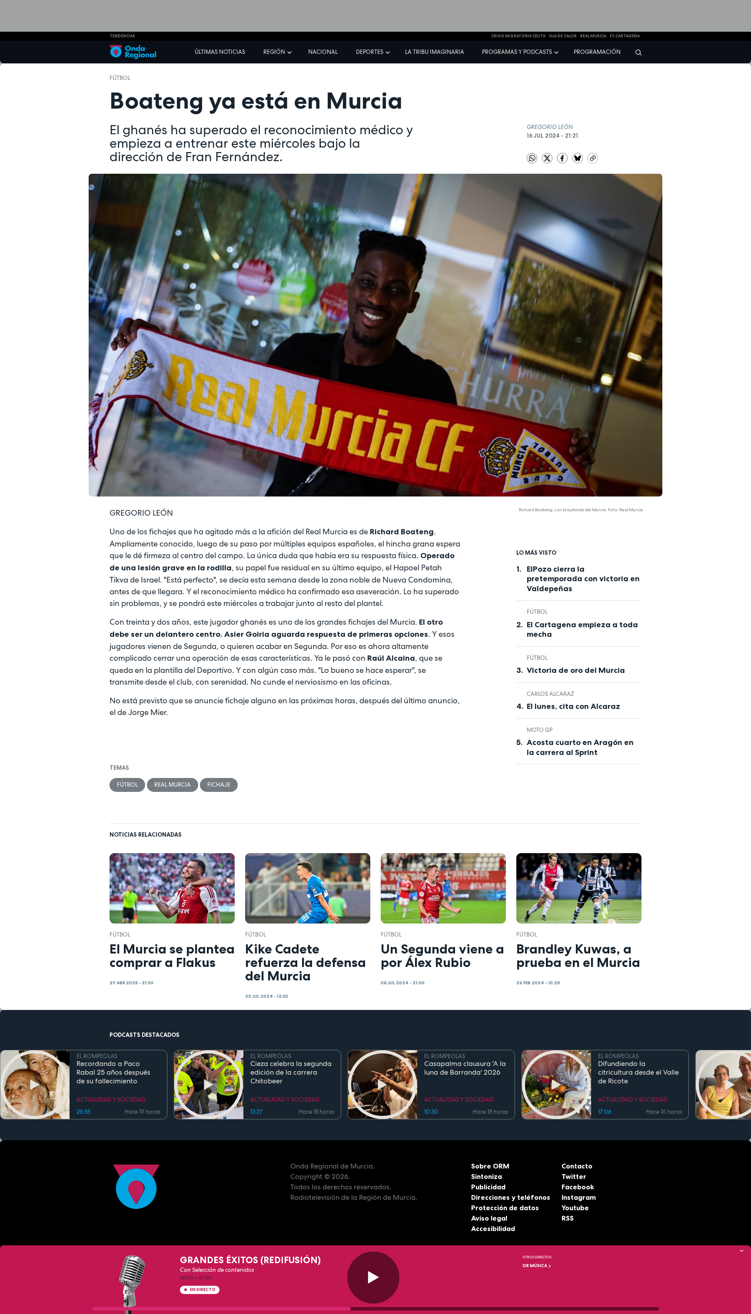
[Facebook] (563, 157)
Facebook (578, 1186)
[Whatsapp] (532, 158)
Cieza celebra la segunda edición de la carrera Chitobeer (291, 1072)
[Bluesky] (578, 157)
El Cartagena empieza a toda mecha (582, 629)
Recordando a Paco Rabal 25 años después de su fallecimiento (113, 1072)
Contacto (577, 1166)
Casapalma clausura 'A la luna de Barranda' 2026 (465, 1068)
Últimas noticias (220, 52)
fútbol (120, 78)
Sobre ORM (490, 1166)
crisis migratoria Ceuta (518, 36)
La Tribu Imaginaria (434, 52)
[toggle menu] (290, 51)
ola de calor (563, 36)
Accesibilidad (493, 1228)
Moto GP (539, 730)
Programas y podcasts (517, 52)
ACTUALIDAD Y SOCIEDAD (111, 1099)
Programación (597, 52)
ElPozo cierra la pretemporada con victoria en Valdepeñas (583, 578)
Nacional (323, 52)
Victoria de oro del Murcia (576, 670)
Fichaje (218, 784)
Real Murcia (593, 36)
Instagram (579, 1197)
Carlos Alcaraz (550, 694)
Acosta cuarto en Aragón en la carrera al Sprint (580, 747)
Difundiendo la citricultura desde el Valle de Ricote (638, 1072)
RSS (568, 1218)
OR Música (535, 1265)
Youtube (575, 1207)
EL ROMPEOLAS (96, 1056)
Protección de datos (505, 1207)
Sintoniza (486, 1176)
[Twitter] (548, 157)
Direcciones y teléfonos (510, 1197)
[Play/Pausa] (373, 1277)
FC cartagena (625, 36)
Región (274, 52)
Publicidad (488, 1186)
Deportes (369, 52)
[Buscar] (635, 52)
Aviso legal (489, 1218)
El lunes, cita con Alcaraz (573, 706)
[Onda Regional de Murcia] (133, 52)
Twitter (574, 1176)
